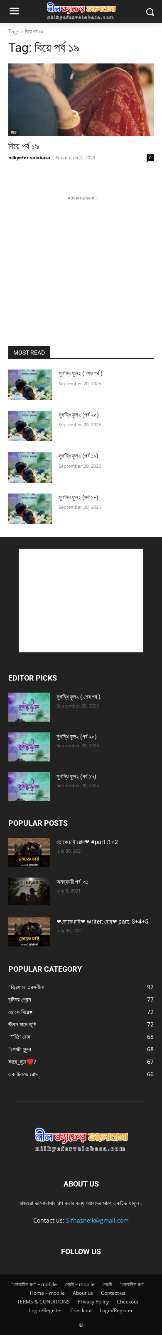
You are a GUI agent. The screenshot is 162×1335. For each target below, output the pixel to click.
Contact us (113, 1292)
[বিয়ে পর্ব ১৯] (81, 99)
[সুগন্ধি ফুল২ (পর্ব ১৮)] (30, 509)
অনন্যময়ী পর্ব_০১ (72, 881)
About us (83, 1292)
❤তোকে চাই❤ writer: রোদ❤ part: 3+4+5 (102, 921)
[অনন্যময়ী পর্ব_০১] (29, 891)
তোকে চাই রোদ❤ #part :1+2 (87, 842)
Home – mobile (47, 1292)
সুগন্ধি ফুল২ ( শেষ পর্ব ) (81, 373)
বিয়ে (13, 132)
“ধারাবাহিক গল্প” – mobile (34, 1284)
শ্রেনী (107, 1284)
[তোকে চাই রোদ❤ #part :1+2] (29, 852)
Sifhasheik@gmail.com (97, 1220)
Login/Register (45, 1310)
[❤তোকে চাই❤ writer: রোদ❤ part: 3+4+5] (29, 931)
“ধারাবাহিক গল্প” (132, 1284)
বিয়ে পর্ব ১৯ (23, 146)
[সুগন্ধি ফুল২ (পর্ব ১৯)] (30, 467)
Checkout (127, 1301)
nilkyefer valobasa (29, 157)
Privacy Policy (93, 1301)
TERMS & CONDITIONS (43, 1301)
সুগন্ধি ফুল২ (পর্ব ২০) (79, 414)
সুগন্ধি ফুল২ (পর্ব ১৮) (78, 497)
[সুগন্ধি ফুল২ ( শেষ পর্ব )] (30, 385)
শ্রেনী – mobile (80, 1284)
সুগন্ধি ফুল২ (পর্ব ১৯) (78, 455)
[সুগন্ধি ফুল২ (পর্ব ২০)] (30, 426)
